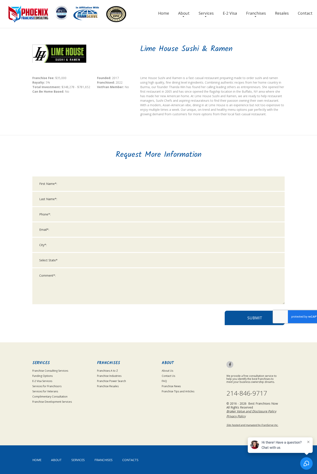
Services (206, 13)
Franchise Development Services (52, 402)
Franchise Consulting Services (50, 371)
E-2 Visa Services (42, 381)
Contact (305, 13)
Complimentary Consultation (49, 396)
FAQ (164, 381)
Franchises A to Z (107, 371)
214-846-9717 (246, 393)
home (36, 460)
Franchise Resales (108, 386)
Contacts (130, 460)
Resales (282, 13)
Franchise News (171, 386)
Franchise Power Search (111, 381)
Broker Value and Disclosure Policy (251, 411)
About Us (167, 371)
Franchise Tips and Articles (178, 391)
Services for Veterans (45, 391)
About (184, 13)
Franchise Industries (109, 376)
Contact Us (168, 376)
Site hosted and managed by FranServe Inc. (252, 425)
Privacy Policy (236, 416)
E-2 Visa (230, 13)
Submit (254, 317)
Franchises (256, 13)
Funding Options (42, 376)
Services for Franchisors (46, 386)
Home (163, 13)
